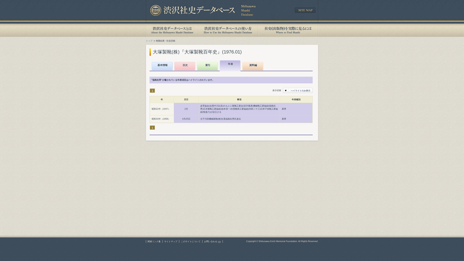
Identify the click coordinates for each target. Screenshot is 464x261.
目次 (185, 65)
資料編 (253, 65)
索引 (207, 65)
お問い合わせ (210, 241)
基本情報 (163, 65)
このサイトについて (190, 241)
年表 (230, 64)
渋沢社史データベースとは (172, 30)
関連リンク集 (154, 241)
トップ (149, 41)
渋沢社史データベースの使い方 (228, 30)
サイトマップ (170, 241)
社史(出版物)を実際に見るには (288, 30)
